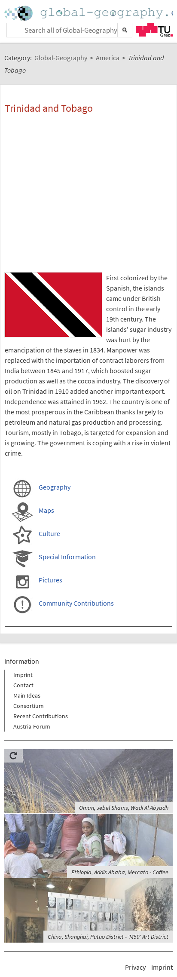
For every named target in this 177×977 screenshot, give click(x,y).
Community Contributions (76, 603)
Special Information (67, 556)
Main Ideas (26, 695)
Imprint (23, 675)
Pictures (50, 580)
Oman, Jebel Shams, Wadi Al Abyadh (123, 808)
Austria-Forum (31, 726)
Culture (49, 533)
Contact (23, 685)
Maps (46, 510)
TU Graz (154, 30)
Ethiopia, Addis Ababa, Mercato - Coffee (119, 872)
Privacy (135, 967)
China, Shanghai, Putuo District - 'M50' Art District (108, 936)
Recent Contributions (40, 716)
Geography (54, 487)
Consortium (28, 706)
